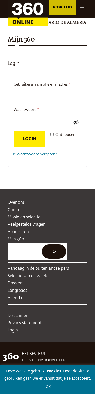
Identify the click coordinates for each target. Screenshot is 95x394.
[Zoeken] (54, 251)
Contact (15, 210)
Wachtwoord (32, 110)
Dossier (15, 283)
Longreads (17, 290)
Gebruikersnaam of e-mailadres (47, 84)
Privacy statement (25, 323)
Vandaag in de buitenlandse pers (38, 268)
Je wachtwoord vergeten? (35, 154)
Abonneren (18, 232)
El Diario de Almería (59, 23)
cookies (54, 371)
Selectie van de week (27, 276)
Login (29, 139)
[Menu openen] (82, 8)
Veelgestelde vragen (27, 224)
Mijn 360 (16, 239)
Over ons (16, 202)
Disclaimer (17, 316)
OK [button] (48, 387)
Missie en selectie (24, 217)
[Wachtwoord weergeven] (76, 122)
